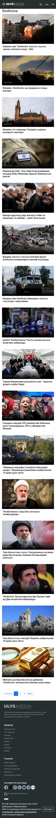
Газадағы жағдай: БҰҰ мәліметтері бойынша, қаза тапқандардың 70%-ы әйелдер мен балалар (26, 426)
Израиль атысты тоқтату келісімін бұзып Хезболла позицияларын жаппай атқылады (26, 258)
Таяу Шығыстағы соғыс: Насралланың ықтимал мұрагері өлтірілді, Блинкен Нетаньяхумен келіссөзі (28, 555)
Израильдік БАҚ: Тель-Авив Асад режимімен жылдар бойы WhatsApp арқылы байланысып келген (27, 174)
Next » (30, 694)
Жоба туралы (9, 763)
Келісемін (48, 809)
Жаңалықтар (9, 729)
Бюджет (7, 735)
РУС (53, 4)
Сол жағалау (9, 732)
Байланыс (8, 772)
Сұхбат (7, 751)
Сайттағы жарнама (12, 769)
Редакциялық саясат (12, 775)
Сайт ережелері (10, 766)
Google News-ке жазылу (18, 793)
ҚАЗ (46, 4)
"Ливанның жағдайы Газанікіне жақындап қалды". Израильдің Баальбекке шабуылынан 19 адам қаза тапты (27, 470)
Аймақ (7, 741)
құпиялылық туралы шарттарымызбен (19, 812)
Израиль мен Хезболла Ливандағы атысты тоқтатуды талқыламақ (25, 300)
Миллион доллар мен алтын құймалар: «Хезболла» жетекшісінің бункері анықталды (26, 681)
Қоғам (6, 745)
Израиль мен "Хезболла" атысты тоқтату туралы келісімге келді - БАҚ (24, 47)
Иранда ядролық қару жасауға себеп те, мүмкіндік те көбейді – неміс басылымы (24, 216)
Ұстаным (7, 748)
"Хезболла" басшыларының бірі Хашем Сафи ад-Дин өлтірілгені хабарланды (26, 598)
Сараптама (8, 738)
